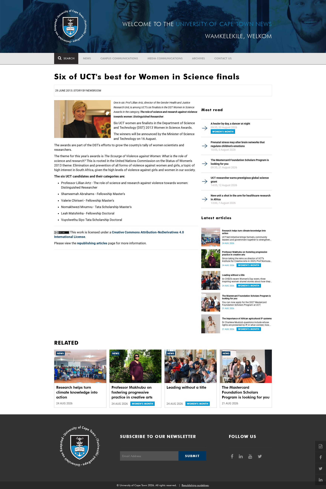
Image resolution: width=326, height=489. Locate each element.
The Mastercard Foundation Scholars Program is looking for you (240, 162)
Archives (198, 58)
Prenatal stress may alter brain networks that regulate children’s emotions (238, 144)
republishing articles (92, 243)
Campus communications (119, 58)
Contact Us (223, 58)
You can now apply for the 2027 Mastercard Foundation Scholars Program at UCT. (244, 303)
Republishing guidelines (195, 485)
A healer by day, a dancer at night (230, 123)
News (87, 58)
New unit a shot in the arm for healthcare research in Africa (241, 197)
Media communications (165, 58)
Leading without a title (233, 275)
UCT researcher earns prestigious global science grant (240, 179)
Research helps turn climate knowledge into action (244, 232)
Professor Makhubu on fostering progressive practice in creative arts (244, 253)
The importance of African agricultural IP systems (247, 318)
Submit (192, 456)
